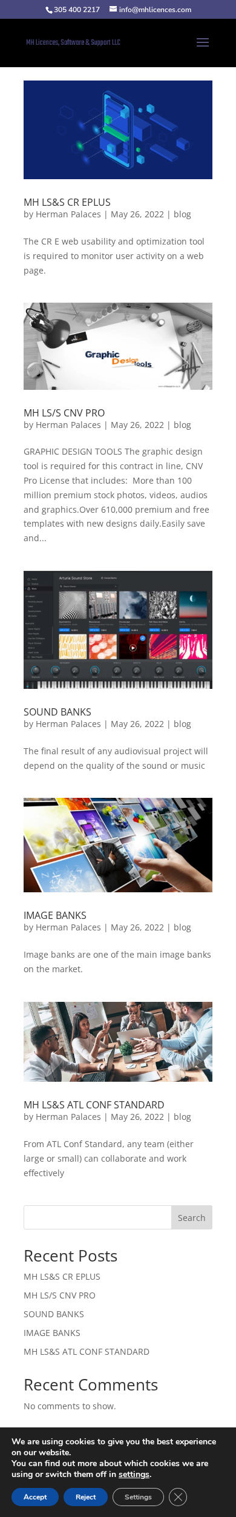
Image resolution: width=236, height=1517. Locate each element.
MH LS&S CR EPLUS (67, 202)
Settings (138, 1497)
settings (134, 1474)
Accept (35, 1497)
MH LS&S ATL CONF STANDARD (94, 1104)
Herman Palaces (68, 214)
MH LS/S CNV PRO (64, 413)
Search (192, 1217)
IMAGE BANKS (55, 915)
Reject (86, 1497)
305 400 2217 (77, 10)
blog (182, 214)
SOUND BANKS (57, 712)
